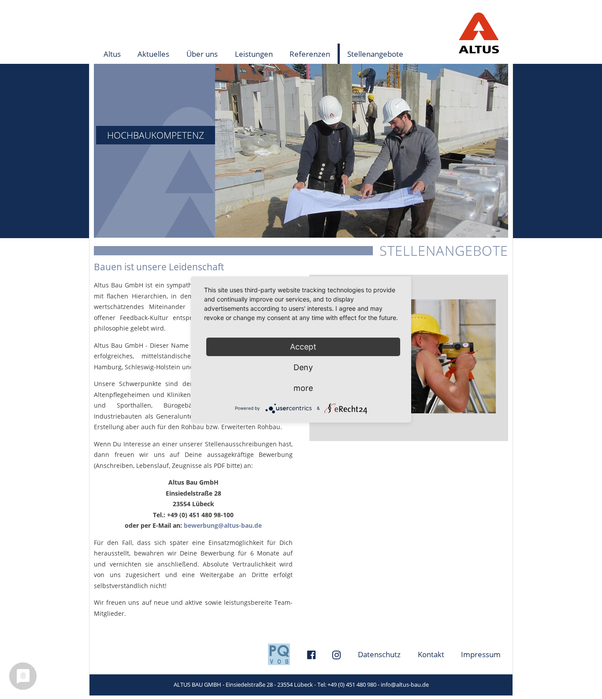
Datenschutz (379, 654)
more (303, 388)
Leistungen (250, 54)
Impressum (481, 654)
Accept (303, 346)
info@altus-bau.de (405, 684)
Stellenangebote (375, 54)
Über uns (198, 54)
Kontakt (431, 654)
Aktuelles (153, 54)
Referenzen (306, 54)
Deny (303, 367)
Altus (112, 54)
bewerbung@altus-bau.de (223, 525)
